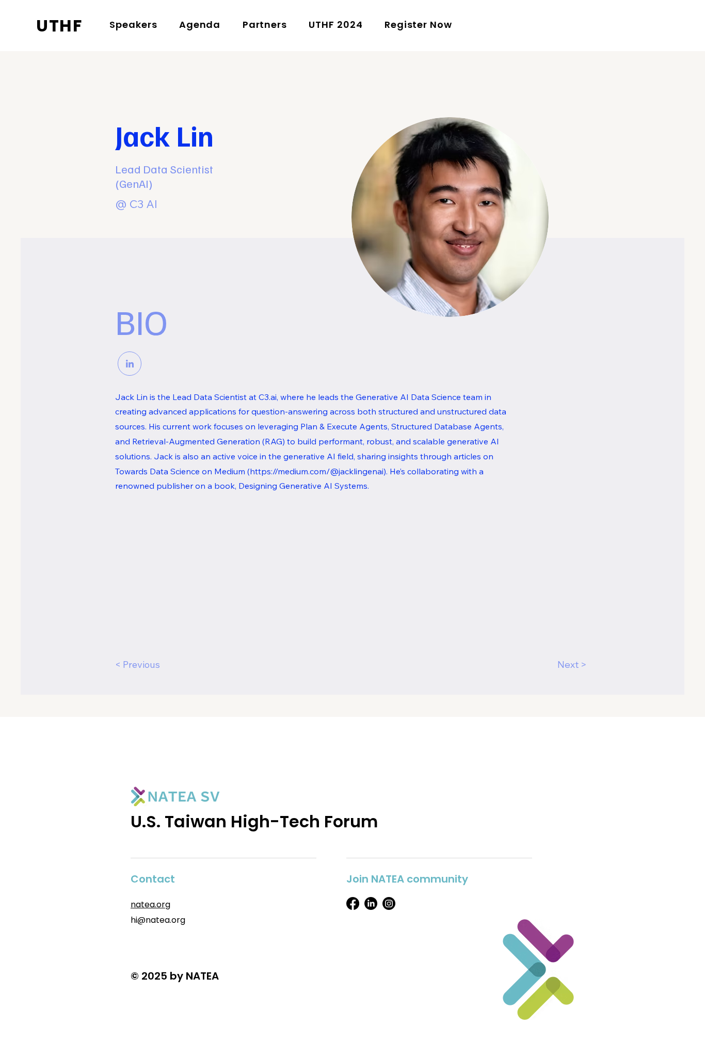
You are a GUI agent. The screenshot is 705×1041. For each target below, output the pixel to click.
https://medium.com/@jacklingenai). (319, 471)
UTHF (59, 25)
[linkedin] (129, 363)
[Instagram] (388, 903)
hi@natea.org (158, 920)
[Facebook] (352, 903)
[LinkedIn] (370, 903)
